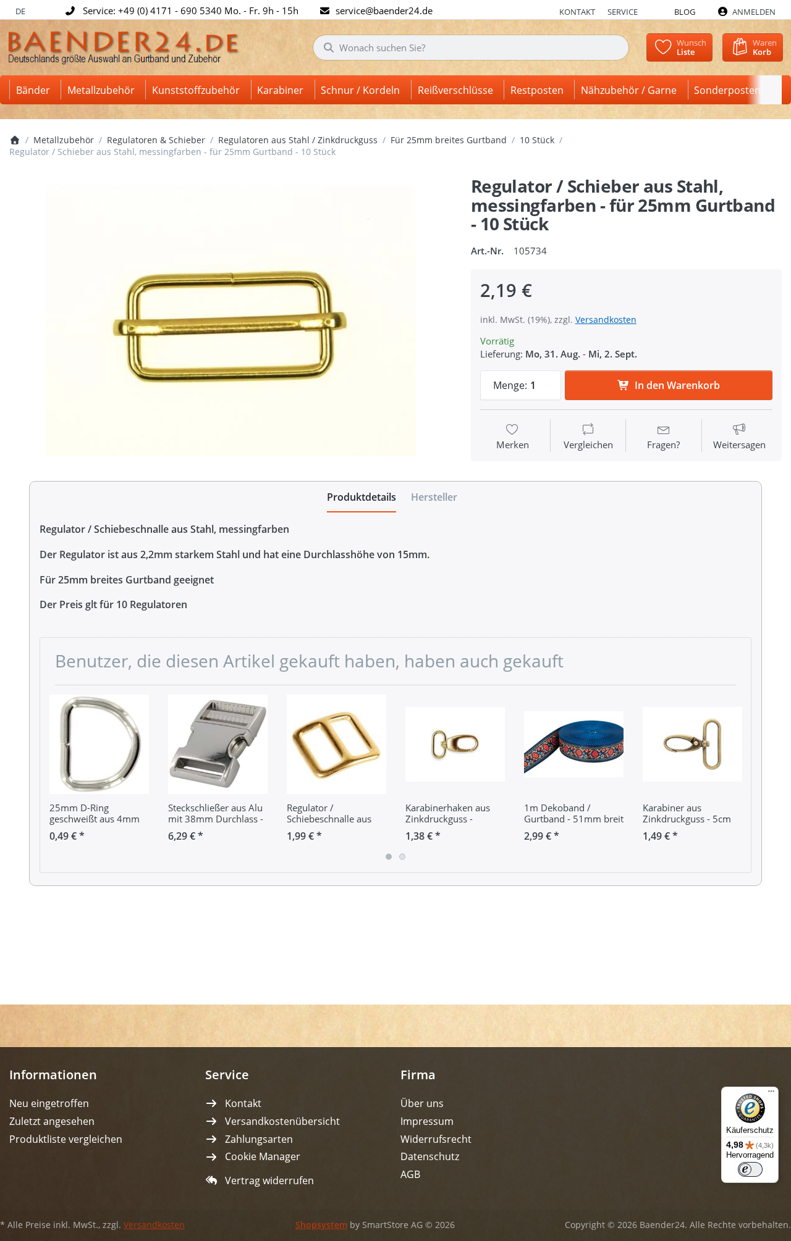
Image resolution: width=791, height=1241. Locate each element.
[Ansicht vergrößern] (230, 320)
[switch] (750, 1169)
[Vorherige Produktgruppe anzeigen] (53, 778)
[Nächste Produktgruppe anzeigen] (737, 778)
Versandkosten (606, 319)
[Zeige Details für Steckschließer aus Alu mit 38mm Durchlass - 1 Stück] (218, 744)
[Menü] (771, 1094)
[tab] (361, 497)
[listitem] (230, 320)
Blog (684, 11)
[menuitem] (35, 90)
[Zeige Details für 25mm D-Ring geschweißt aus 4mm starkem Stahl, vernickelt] (99, 744)
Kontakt (577, 11)
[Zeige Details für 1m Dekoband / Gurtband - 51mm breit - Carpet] (574, 744)
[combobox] (471, 48)
